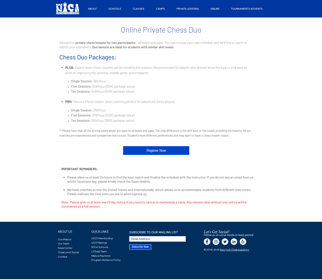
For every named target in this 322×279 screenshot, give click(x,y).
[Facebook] (207, 241)
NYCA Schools (99, 247)
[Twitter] (225, 241)
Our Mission (64, 239)
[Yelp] (243, 241)
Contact (62, 256)
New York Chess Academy (234, 249)
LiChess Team (99, 251)
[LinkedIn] (234, 241)
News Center (65, 248)
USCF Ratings (99, 242)
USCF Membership (102, 238)
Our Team (63, 243)
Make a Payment (100, 255)
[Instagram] (216, 241)
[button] (92, 9)
